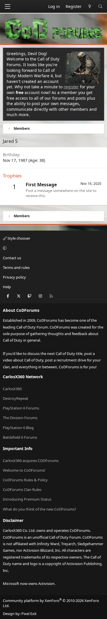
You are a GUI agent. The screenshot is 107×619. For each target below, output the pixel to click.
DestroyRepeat (15, 398)
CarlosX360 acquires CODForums (30, 460)
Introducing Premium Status (27, 499)
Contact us (12, 257)
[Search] (100, 6)
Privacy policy (14, 277)
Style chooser (18, 238)
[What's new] (89, 6)
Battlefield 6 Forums (20, 437)
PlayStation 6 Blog (18, 427)
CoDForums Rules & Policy (25, 479)
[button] (52, 248)
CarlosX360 (12, 388)
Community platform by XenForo (51, 603)
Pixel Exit (29, 613)
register (71, 86)
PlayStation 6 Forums (21, 408)
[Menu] (7, 6)
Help (7, 286)
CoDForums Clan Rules (22, 489)
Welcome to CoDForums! (24, 470)
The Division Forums (20, 417)
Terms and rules (16, 267)
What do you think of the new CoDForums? (39, 509)
